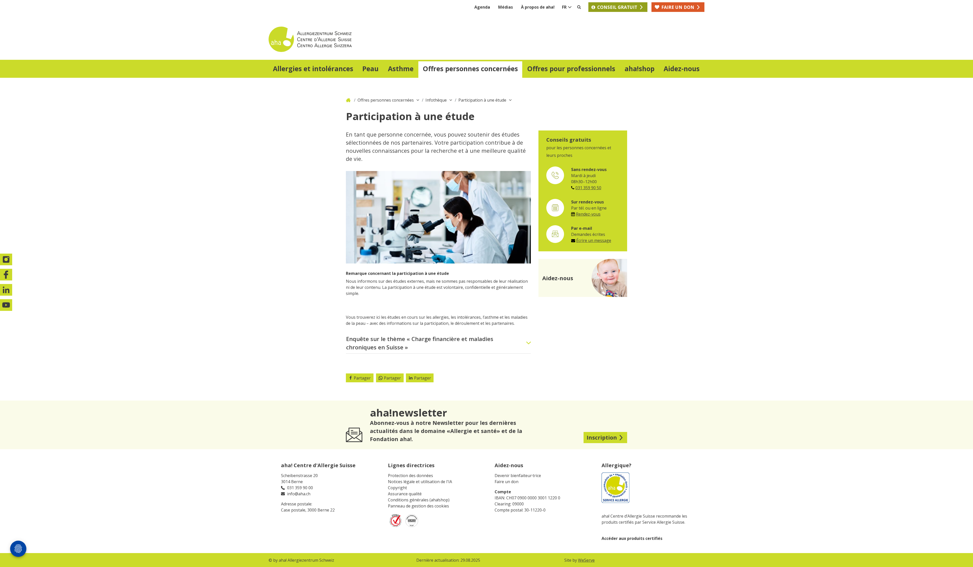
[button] (313, 69)
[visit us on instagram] (6, 259)
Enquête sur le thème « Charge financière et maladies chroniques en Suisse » (419, 343)
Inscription (602, 437)
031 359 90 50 (588, 188)
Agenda (482, 7)
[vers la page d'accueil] (377, 39)
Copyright (397, 487)
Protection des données (410, 475)
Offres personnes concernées (386, 100)
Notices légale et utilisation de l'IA (420, 481)
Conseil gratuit (617, 7)
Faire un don (506, 481)
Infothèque (436, 100)
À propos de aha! (538, 7)
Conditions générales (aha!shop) (419, 500)
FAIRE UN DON (677, 7)
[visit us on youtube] (6, 305)
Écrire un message (593, 240)
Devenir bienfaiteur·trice (518, 475)
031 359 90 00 (300, 487)
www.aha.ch (349, 100)
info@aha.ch (298, 494)
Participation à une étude (482, 100)
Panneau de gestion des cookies (418, 506)
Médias (505, 7)
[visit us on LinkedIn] (6, 290)
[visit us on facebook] (6, 274)
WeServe (586, 560)
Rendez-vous (588, 214)
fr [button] (564, 7)
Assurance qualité (405, 494)
